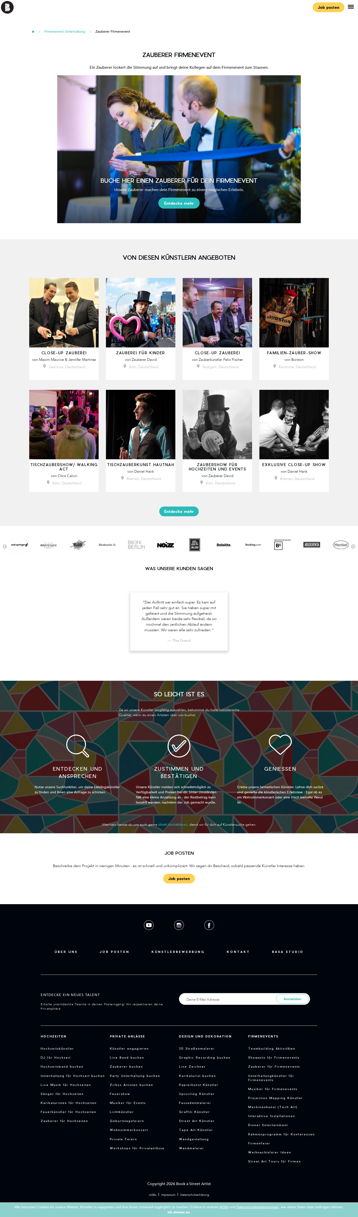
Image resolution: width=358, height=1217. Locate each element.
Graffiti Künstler (194, 1111)
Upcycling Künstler (197, 1093)
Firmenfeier (259, 1143)
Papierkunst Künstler (198, 1084)
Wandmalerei (191, 1148)
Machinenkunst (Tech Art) (273, 1107)
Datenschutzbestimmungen (257, 1207)
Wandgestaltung (194, 1139)
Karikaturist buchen (197, 1075)
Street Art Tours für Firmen (274, 1161)
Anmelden (292, 999)
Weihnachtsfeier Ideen (269, 1152)
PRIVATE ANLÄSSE (127, 1036)
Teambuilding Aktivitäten (271, 1048)
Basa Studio (288, 951)
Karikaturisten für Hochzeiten (69, 1102)
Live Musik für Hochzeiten (66, 1084)
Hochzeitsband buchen (62, 1066)
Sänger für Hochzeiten (62, 1093)
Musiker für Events (128, 1102)
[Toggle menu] (350, 7)
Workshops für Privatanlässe (137, 1148)
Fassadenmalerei (195, 1102)
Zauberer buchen (126, 1066)
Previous (4, 546)
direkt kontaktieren (173, 824)
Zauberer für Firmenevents (274, 1066)
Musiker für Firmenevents (272, 1089)
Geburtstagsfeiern (127, 1120)
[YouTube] (149, 933)
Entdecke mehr (179, 203)
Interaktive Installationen (271, 1116)
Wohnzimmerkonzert (129, 1129)
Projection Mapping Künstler (275, 1098)
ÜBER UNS (66, 951)
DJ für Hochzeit (56, 1057)
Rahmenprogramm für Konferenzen (281, 1134)
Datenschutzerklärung (194, 1195)
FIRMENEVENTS (263, 1036)
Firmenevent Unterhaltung (64, 31)
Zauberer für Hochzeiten (64, 1120)
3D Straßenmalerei (197, 1048)
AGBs (152, 1195)
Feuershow (120, 1093)
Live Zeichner (192, 1066)
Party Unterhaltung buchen (135, 1075)
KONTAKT (238, 951)
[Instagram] (179, 933)
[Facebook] (209, 933)
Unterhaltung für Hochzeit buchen (73, 1075)
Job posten (328, 7)
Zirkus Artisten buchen (131, 1084)
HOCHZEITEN (53, 1036)
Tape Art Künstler (196, 1129)
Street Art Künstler (197, 1120)
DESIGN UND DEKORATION (205, 1036)
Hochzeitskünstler (57, 1048)
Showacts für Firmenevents (274, 1057)
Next (353, 546)
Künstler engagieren (129, 1048)
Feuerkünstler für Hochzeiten (68, 1111)
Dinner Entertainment (268, 1125)
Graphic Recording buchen (205, 1057)
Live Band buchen (127, 1057)
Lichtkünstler (122, 1111)
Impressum (168, 1195)
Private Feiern (123, 1139)
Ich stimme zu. (179, 1212)
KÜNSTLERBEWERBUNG (178, 951)
